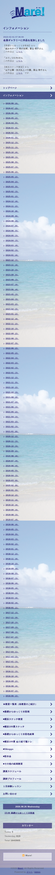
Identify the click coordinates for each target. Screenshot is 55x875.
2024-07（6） (12, 226)
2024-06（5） (12, 231)
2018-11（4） (12, 559)
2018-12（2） (12, 554)
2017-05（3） (12, 647)
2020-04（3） (12, 476)
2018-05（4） (12, 588)
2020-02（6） (12, 485)
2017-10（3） (12, 622)
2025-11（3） (12, 147)
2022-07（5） (12, 343)
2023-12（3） (12, 260)
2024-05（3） (12, 236)
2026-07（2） (12, 108)
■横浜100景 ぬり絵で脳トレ (17, 741)
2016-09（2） (12, 681)
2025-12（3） (12, 143)
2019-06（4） (12, 525)
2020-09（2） (12, 451)
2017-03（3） (12, 657)
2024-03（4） (12, 245)
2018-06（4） (12, 583)
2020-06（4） (12, 466)
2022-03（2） (12, 363)
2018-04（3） (12, 593)
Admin (37, 872)
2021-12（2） (12, 378)
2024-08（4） (12, 221)
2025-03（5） (12, 187)
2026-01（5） (12, 138)
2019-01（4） (12, 549)
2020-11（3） (12, 441)
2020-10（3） (12, 446)
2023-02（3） (12, 309)
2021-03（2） (12, 422)
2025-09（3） (12, 157)
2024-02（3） (12, 250)
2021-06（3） (12, 407)
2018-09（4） (12, 569)
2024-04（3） (12, 240)
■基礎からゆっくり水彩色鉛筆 (18, 734)
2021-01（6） (12, 431)
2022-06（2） (12, 348)
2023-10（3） (12, 270)
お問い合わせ (10, 794)
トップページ (10, 88)
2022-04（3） (12, 358)
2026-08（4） (12, 103)
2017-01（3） (12, 662)
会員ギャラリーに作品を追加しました (24, 40)
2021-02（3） (12, 427)
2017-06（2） (12, 642)
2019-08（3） (12, 515)
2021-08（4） (12, 397)
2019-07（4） (12, 520)
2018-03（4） (12, 598)
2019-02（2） (12, 544)
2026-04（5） (12, 123)
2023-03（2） (12, 304)
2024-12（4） (12, 201)
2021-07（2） (12, 402)
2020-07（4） (12, 461)
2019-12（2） (12, 495)
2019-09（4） (12, 510)
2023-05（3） (12, 294)
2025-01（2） (12, 196)
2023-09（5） (12, 275)
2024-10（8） (12, 211)
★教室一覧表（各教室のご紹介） (20, 704)
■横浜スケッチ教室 (13, 719)
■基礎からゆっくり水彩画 (16, 711)
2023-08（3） (12, 280)
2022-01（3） (12, 373)
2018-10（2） (12, 564)
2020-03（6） (12, 480)
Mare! (20, 868)
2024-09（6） (12, 216)
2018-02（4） (12, 603)
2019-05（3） (12, 529)
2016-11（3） (12, 671)
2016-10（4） (12, 676)
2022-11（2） (12, 324)
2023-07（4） (12, 285)
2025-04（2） (12, 182)
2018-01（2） (12, 608)
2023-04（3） (12, 299)
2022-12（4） (12, 319)
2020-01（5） (12, 490)
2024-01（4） (12, 255)
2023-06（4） (12, 289)
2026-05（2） (12, 118)
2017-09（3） (12, 627)
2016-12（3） (12, 667)
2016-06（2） (12, 696)
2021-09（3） (12, 392)
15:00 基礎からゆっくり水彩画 (20, 813)
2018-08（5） (12, 573)
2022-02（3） (12, 368)
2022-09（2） (12, 334)
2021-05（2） (12, 412)
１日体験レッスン (12, 786)
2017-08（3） (12, 632)
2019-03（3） (12, 539)
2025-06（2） (12, 172)
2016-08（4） (12, 686)
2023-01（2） (12, 314)
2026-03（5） (12, 128)
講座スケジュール (12, 771)
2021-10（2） (12, 387)
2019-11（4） (12, 500)
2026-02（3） (12, 133)
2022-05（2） (12, 353)
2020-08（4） (12, 456)
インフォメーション (13, 95)
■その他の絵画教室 (13, 764)
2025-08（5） (12, 162)
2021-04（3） (12, 417)
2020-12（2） (12, 436)
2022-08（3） (12, 338)
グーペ (30, 872)
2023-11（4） (12, 265)
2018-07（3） (12, 578)
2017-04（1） (12, 652)
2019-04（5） (12, 534)
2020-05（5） (12, 471)
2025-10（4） (12, 152)
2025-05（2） (12, 177)
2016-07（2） (12, 691)
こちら (19, 51)
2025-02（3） (12, 192)
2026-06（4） (12, 113)
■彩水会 (7, 756)
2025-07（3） (12, 167)
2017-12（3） (12, 613)
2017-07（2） (12, 637)
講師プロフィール (12, 779)
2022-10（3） (12, 329)
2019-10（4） (12, 505)
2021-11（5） (12, 382)
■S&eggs (8, 749)
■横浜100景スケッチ (14, 726)
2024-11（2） (12, 206)
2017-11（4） (12, 618)
